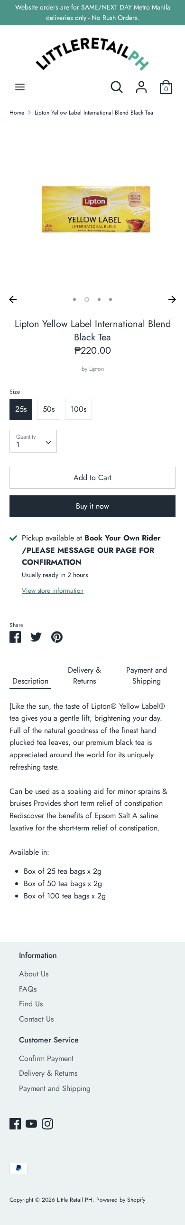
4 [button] (110, 299)
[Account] (141, 83)
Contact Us (36, 1018)
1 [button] (74, 299)
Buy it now (92, 506)
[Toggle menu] (19, 87)
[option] (92, 208)
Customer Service (49, 1039)
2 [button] (86, 299)
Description (30, 680)
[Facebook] (15, 1123)
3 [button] (99, 299)
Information (38, 955)
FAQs (28, 989)
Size (14, 391)
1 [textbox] (17, 444)
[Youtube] (31, 1123)
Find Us (31, 1003)
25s (21, 409)
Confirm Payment (46, 1058)
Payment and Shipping (146, 675)
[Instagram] (47, 1123)
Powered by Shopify (120, 1200)
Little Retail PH (74, 1200)
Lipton (96, 369)
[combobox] (33, 441)
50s (49, 409)
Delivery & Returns (84, 675)
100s (78, 409)
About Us (33, 973)
